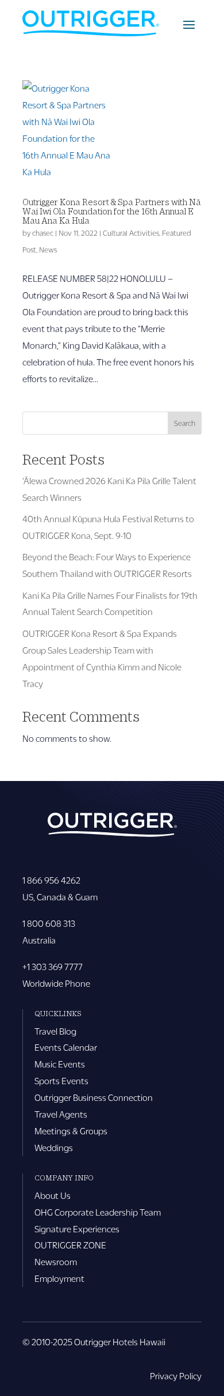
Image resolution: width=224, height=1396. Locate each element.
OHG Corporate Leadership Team (97, 1212)
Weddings (53, 1147)
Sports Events (61, 1080)
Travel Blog (55, 1031)
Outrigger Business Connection (93, 1097)
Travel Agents (60, 1114)
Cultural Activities (131, 233)
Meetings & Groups (70, 1130)
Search (184, 423)
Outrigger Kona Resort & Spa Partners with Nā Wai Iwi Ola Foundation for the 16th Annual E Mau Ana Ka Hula (111, 211)
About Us (52, 1195)
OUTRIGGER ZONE (70, 1245)
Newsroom (55, 1261)
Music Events (59, 1064)
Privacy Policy (176, 1375)
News (48, 250)
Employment (59, 1278)
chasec (42, 233)
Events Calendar (65, 1047)
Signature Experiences (76, 1228)
